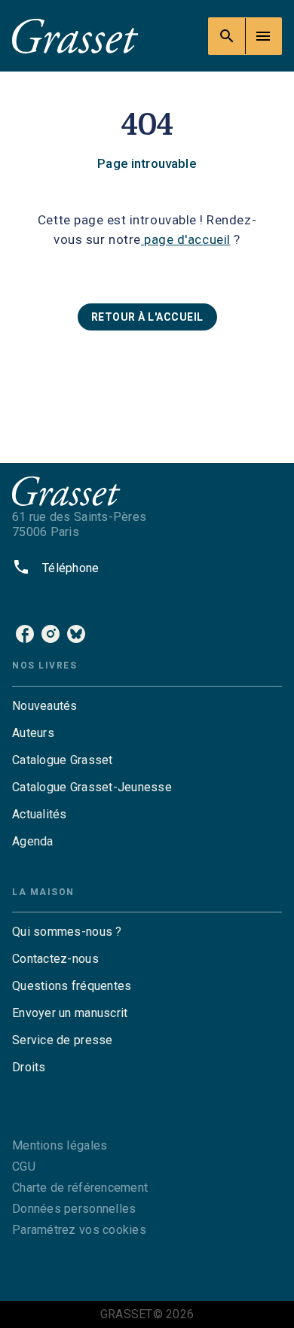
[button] (147, 316)
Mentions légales (59, 1145)
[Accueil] (75, 36)
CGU (23, 1166)
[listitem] (25, 634)
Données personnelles (74, 1209)
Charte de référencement (80, 1187)
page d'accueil (186, 239)
